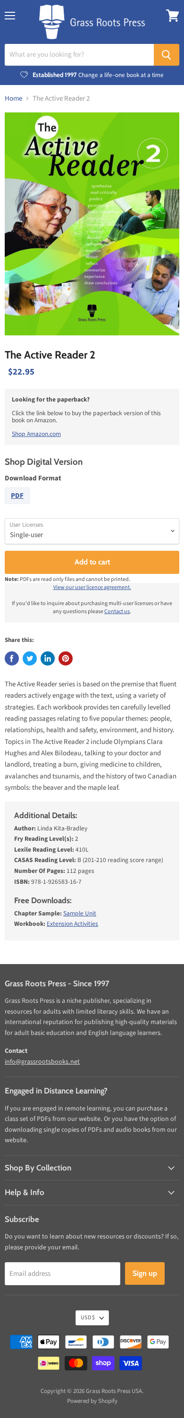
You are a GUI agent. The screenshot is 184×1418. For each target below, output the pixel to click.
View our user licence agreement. (92, 587)
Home (13, 98)
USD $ (88, 1318)
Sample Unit (79, 913)
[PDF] (18, 507)
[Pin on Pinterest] (66, 658)
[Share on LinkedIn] (48, 658)
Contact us (117, 611)
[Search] (166, 55)
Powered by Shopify (92, 1401)
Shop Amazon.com (36, 433)
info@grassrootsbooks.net (42, 1062)
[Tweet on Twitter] (30, 658)
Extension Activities (72, 923)
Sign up (145, 1273)
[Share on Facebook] (12, 658)
